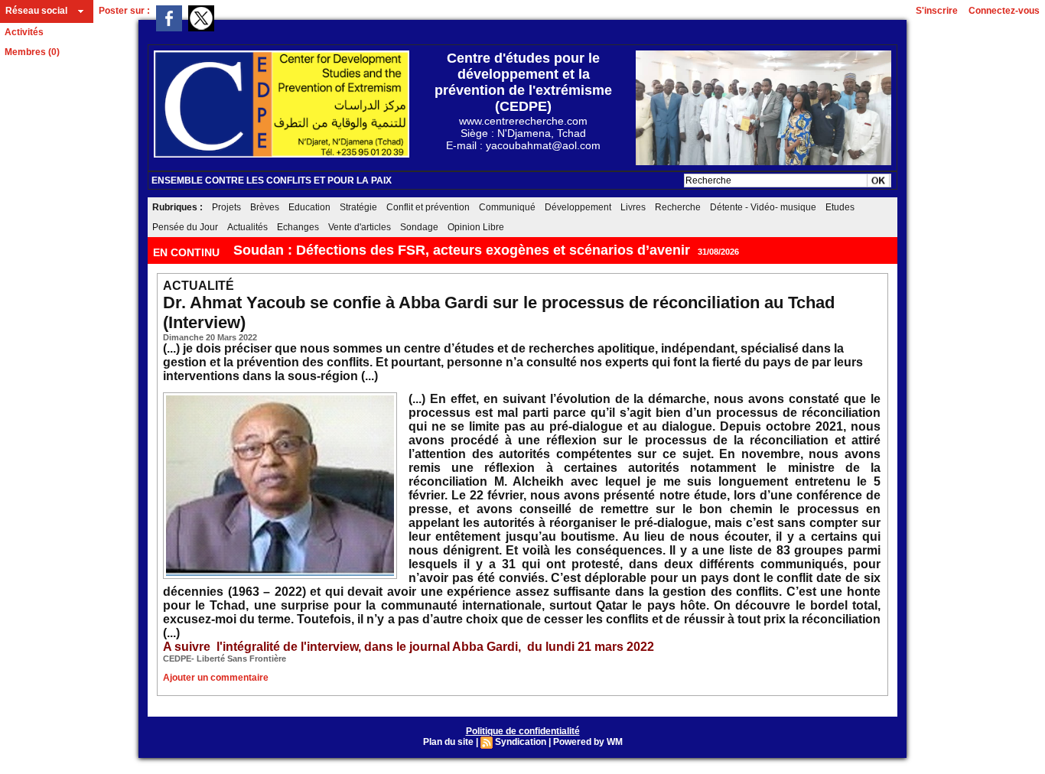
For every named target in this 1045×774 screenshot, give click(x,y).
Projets (226, 207)
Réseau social (36, 10)
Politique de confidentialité (523, 731)
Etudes (840, 207)
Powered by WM (588, 742)
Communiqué (507, 207)
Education (309, 207)
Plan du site (448, 742)
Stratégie (358, 207)
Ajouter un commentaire (216, 677)
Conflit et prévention (428, 207)
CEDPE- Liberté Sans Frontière (224, 658)
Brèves (264, 207)
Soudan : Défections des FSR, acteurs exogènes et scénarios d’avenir (461, 250)
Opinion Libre (476, 227)
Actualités (247, 227)
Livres (633, 207)
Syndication (520, 742)
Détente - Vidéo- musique (763, 207)
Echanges (298, 227)
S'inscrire (937, 10)
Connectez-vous (1004, 10)
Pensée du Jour (185, 227)
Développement (578, 207)
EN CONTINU (188, 252)
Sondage (419, 227)
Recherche (678, 207)
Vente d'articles (359, 227)
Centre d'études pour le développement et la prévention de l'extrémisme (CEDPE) (523, 82)
